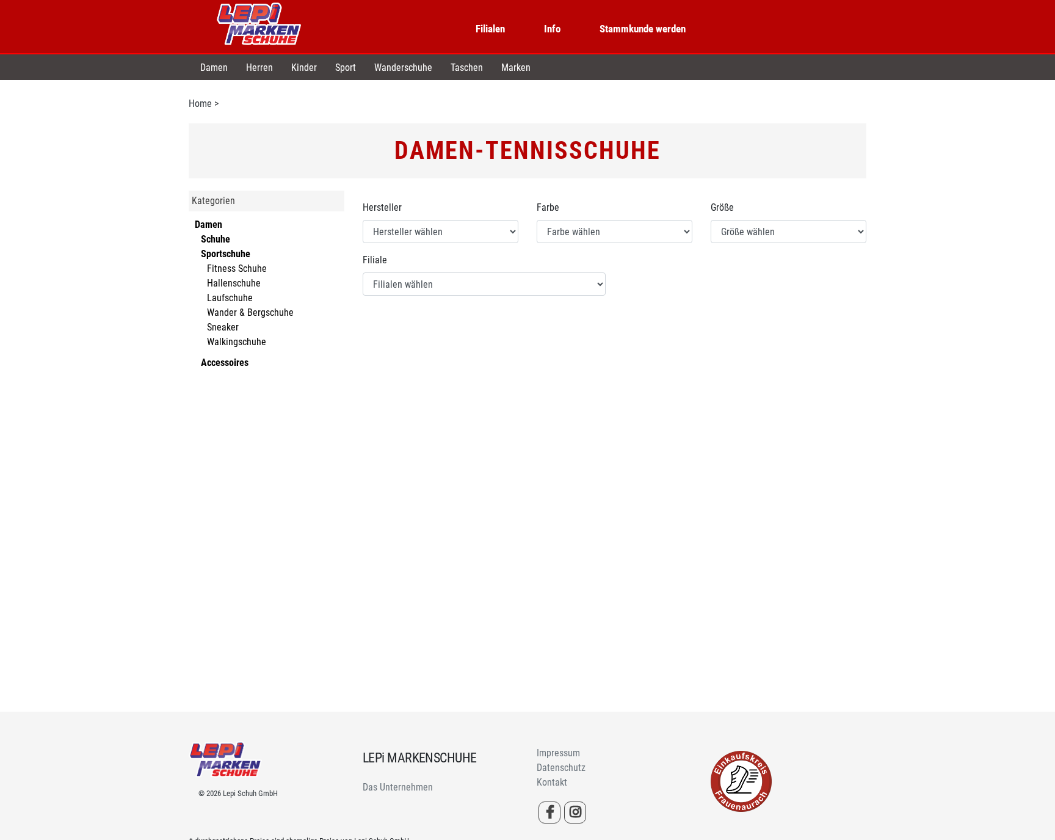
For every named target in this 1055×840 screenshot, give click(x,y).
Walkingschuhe (236, 342)
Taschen (467, 67)
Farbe (548, 207)
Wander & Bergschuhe (250, 312)
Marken (516, 67)
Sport (345, 67)
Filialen (490, 29)
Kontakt (552, 782)
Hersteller (382, 207)
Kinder (304, 67)
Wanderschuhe (403, 67)
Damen (214, 67)
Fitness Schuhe (237, 268)
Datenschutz (561, 767)
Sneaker (223, 327)
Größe (722, 207)
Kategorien (213, 200)
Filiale (375, 260)
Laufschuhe (230, 298)
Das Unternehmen (398, 787)
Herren (259, 67)
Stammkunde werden (643, 29)
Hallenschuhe (234, 283)
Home (200, 103)
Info (552, 29)
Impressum (558, 753)
